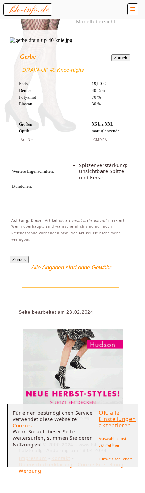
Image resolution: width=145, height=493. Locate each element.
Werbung (30, 470)
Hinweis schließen (115, 458)
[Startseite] (27, 9)
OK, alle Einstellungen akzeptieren (117, 419)
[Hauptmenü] (132, 9)
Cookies (22, 425)
